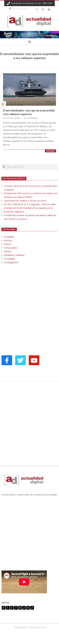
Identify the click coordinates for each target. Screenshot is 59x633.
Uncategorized (11, 262)
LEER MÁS (50, 151)
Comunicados (10, 247)
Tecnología (9, 258)
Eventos (8, 251)
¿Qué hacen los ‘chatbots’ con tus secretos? (25, 200)
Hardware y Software (14, 255)
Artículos (8, 240)
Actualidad (32, 118)
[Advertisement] (24, 297)
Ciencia (7, 244)
